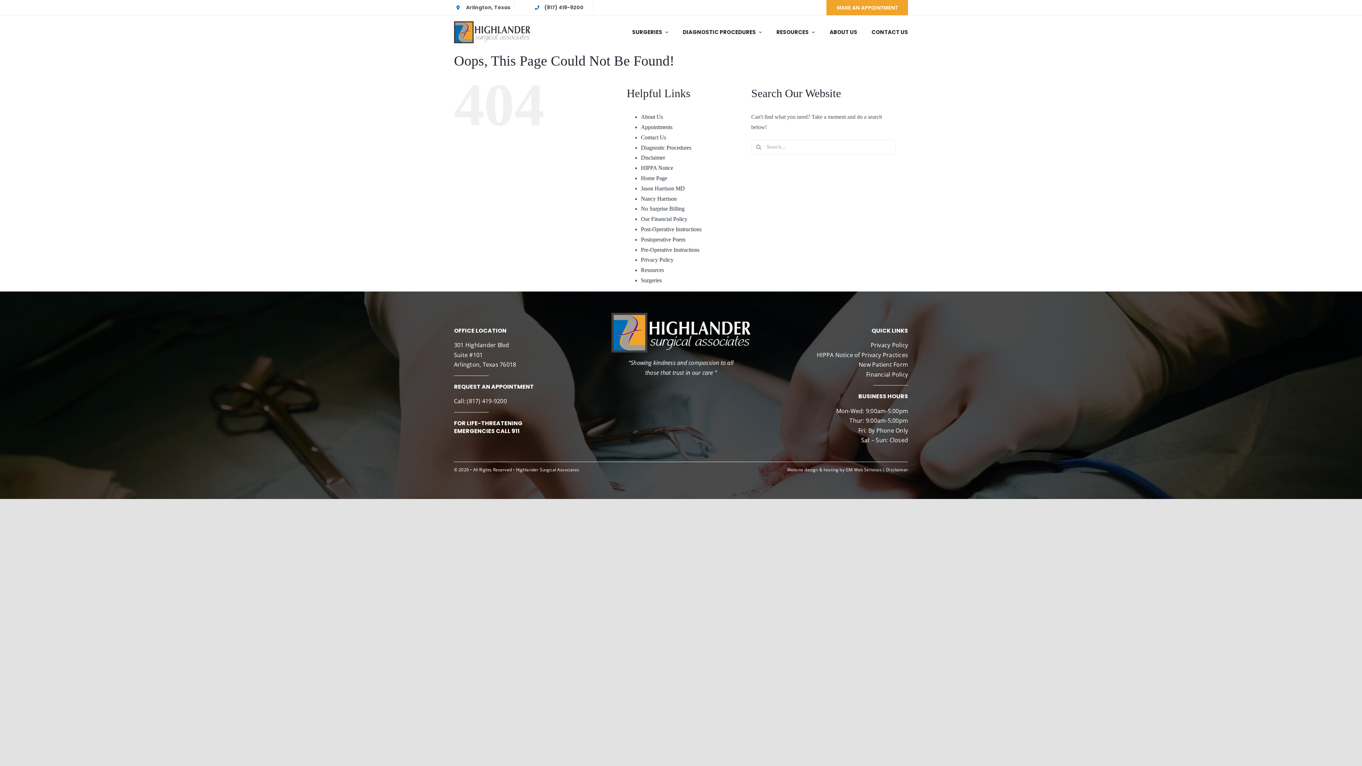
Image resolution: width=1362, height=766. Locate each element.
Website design (802, 470)
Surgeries (651, 280)
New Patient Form (883, 364)
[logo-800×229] (492, 24)
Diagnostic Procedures (666, 148)
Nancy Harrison (659, 199)
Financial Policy (887, 374)
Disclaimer (653, 158)
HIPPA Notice (657, 168)
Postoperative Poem (663, 240)
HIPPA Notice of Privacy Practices (862, 355)
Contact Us (653, 137)
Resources (652, 270)
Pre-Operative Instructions (670, 250)
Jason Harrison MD (663, 188)
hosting (831, 470)
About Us (652, 117)
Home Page (654, 178)
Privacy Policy (657, 260)
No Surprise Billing (663, 209)
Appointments (656, 127)
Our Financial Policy (664, 219)
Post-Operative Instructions (671, 229)
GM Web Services (863, 470)
